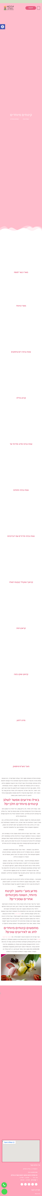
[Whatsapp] (20, 1)
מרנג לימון (21, 720)
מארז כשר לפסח (21, 272)
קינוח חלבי (18, 914)
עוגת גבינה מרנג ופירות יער (21, 444)
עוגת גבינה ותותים (21, 490)
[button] (2, 26)
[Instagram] (25, 1)
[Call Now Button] (4, 1185)
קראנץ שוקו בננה (21, 674)
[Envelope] (16, 1)
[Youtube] (12, 1)
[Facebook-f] (29, 1)
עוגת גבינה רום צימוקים (21, 352)
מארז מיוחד (21, 306)
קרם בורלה (21, 398)
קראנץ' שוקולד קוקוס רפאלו (21, 582)
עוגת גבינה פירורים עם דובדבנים (21, 536)
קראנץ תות (21, 628)
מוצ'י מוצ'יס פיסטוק (21, 766)
